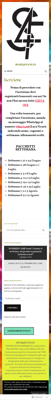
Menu (10, 71)
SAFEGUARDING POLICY (19, 331)
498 (27, 127)
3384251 (20, 127)
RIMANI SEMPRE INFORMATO (13, 281)
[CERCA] (44, 71)
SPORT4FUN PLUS (25, 64)
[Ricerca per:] (22, 230)
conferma (12, 308)
